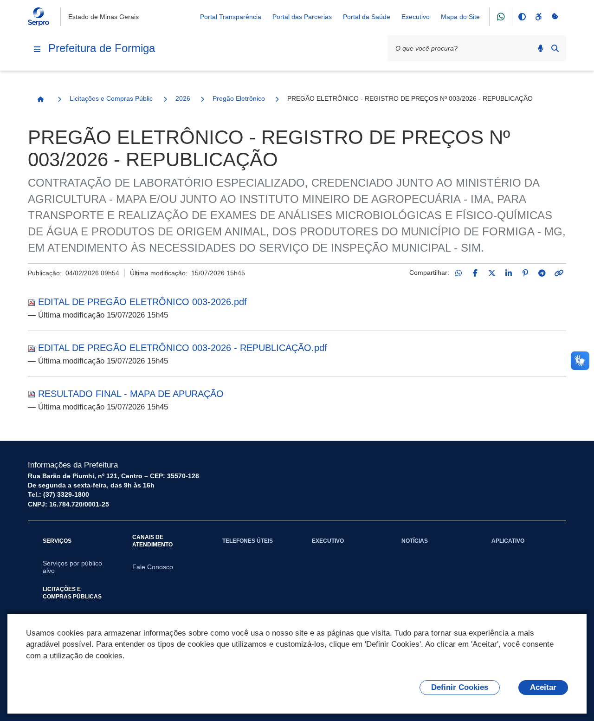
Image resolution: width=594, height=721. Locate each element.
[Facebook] (475, 273)
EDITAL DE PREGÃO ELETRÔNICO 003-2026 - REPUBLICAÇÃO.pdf (182, 348)
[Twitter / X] (491, 273)
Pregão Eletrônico (239, 98)
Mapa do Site (460, 16)
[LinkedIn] (508, 273)
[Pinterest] (525, 273)
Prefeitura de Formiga (101, 48)
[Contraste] (521, 16)
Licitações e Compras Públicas (111, 98)
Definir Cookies (459, 687)
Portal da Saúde (366, 16)
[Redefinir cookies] (555, 16)
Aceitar (543, 687)
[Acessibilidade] (538, 16)
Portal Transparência (230, 16)
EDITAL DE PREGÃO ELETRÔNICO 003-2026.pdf (142, 302)
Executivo (415, 16)
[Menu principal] (37, 49)
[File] (33, 302)
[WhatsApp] (458, 273)
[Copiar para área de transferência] (558, 273)
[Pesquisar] (555, 48)
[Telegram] (542, 273)
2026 (182, 98)
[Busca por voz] (540, 48)
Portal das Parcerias (302, 16)
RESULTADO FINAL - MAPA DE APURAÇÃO (131, 394)
